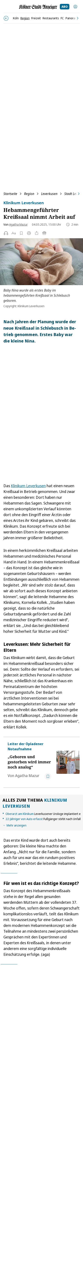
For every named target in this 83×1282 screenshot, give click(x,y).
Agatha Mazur (18, 224)
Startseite (10, 193)
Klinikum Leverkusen (28, 485)
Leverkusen (49, 193)
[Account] (75, 7)
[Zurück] (6, 18)
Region (29, 193)
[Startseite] (38, 7)
